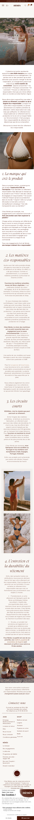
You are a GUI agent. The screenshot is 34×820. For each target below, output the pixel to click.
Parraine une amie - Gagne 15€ (9, 757)
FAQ (4, 729)
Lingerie (19, 722)
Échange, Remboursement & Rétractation (9, 721)
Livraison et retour (9, 726)
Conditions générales (10, 737)
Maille (19, 733)
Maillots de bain (22, 720)
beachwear (25, 365)
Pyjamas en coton (22, 728)
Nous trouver (7, 731)
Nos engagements (9, 748)
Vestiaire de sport (23, 731)
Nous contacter (8, 734)
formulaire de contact (20, 709)
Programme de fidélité (10, 754)
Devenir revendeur (9, 766)
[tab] (31, 6)
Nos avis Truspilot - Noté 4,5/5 (9, 762)
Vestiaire (20, 725)
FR (7, 5)
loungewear (14, 365)
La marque (6, 746)
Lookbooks (6, 751)
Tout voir (20, 736)
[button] (25, 5)
